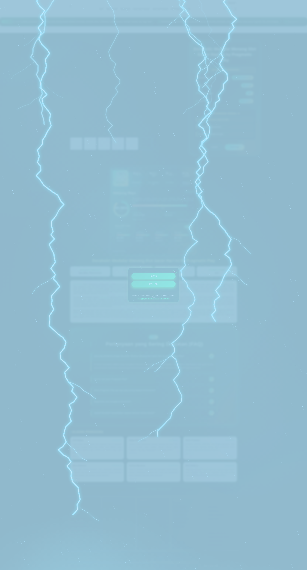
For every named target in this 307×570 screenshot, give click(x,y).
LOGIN (153, 276)
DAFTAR (153, 284)
